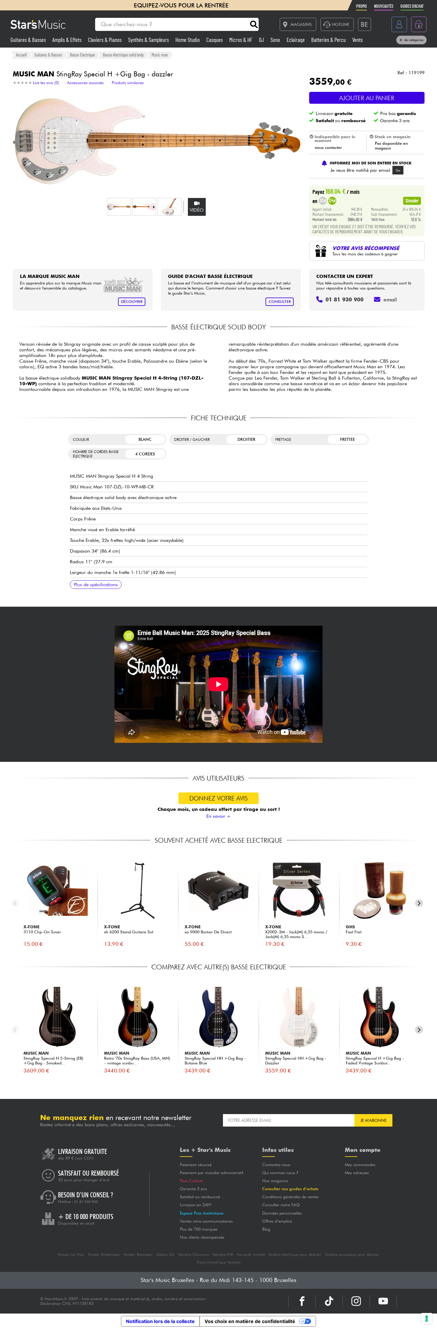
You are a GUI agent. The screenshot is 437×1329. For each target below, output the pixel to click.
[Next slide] (419, 903)
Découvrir (131, 301)
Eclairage (296, 39)
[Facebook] (302, 1301)
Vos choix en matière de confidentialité (250, 1321)
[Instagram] (356, 1301)
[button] (119, 207)
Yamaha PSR (223, 1254)
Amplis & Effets (67, 39)
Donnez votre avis (218, 798)
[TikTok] (329, 1301)
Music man (160, 54)
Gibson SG (165, 1254)
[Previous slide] (15, 903)
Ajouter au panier (366, 98)
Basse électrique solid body (123, 54)
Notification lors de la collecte (160, 1321)
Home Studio (188, 39)
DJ (262, 39)
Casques (215, 39)
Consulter (280, 301)
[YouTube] (383, 1301)
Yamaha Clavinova (193, 1254)
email (390, 299)
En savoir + (218, 816)
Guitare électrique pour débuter (294, 1254)
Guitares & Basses (28, 39)
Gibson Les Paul (71, 1254)
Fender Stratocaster (104, 1254)
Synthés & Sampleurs (149, 39)
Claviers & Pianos (105, 39)
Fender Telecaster (138, 1254)
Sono (276, 39)
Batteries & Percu (329, 39)
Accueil (21, 54)
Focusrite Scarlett (251, 1254)
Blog (266, 1229)
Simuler (412, 200)
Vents (357, 39)
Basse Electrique (82, 54)
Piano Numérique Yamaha (218, 1262)
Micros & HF (241, 39)
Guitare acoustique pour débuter (352, 1254)
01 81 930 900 (86, 1202)
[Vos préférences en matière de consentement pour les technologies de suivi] (426, 1318)
